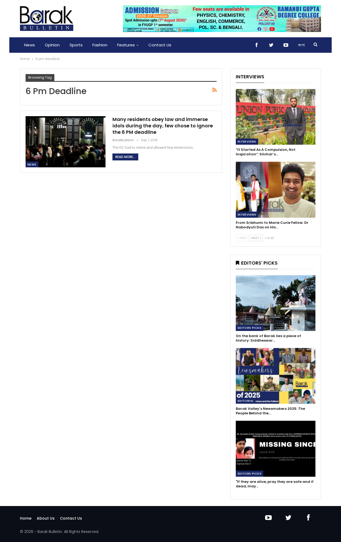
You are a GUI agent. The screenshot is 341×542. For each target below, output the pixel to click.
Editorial (246, 401)
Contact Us (159, 45)
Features (126, 45)
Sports (76, 45)
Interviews (247, 141)
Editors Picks (249, 328)
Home (25, 518)
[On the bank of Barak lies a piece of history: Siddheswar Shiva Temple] (275, 303)
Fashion (99, 45)
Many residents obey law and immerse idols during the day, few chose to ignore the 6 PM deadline (162, 125)
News (29, 45)
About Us (46, 518)
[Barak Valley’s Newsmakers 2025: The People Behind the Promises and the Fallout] (275, 376)
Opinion (52, 45)
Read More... (125, 157)
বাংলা (301, 45)
